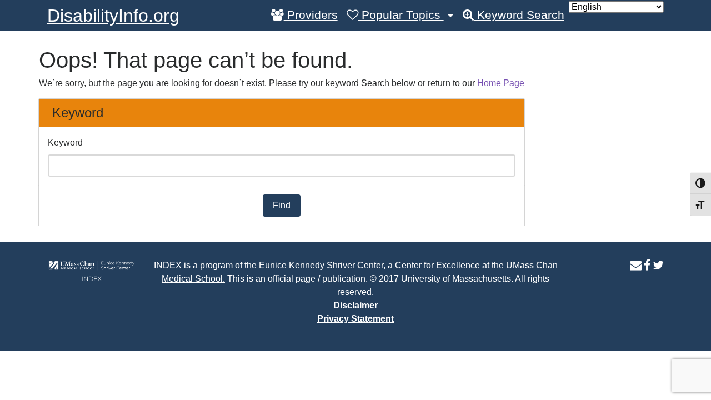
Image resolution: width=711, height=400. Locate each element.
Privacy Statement (355, 318)
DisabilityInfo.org (113, 16)
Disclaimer (355, 305)
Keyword (65, 142)
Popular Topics (401, 15)
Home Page (500, 83)
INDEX (168, 265)
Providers (311, 15)
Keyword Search (519, 15)
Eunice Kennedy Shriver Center (321, 265)
